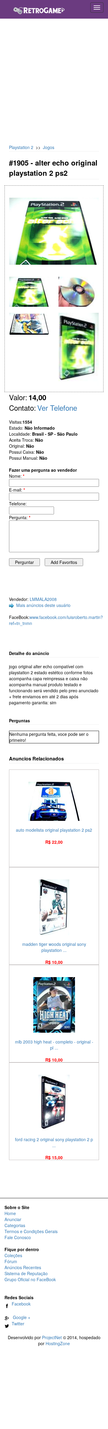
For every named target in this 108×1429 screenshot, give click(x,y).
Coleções (13, 1255)
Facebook (20, 1304)
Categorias (14, 1225)
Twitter (16, 1324)
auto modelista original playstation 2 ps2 (54, 830)
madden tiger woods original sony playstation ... (54, 947)
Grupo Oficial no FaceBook (30, 1279)
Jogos (48, 147)
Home (10, 1213)
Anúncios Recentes (22, 1267)
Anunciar (12, 1219)
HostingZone (58, 1343)
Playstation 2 (21, 147)
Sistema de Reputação (26, 1273)
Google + (19, 1317)
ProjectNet (52, 1337)
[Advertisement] (54, 84)
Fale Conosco (17, 1237)
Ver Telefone (57, 407)
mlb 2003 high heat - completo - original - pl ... (54, 1045)
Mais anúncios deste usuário (43, 605)
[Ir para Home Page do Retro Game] (39, 8)
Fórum (10, 1261)
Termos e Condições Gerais (31, 1231)
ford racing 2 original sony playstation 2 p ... (54, 1142)
